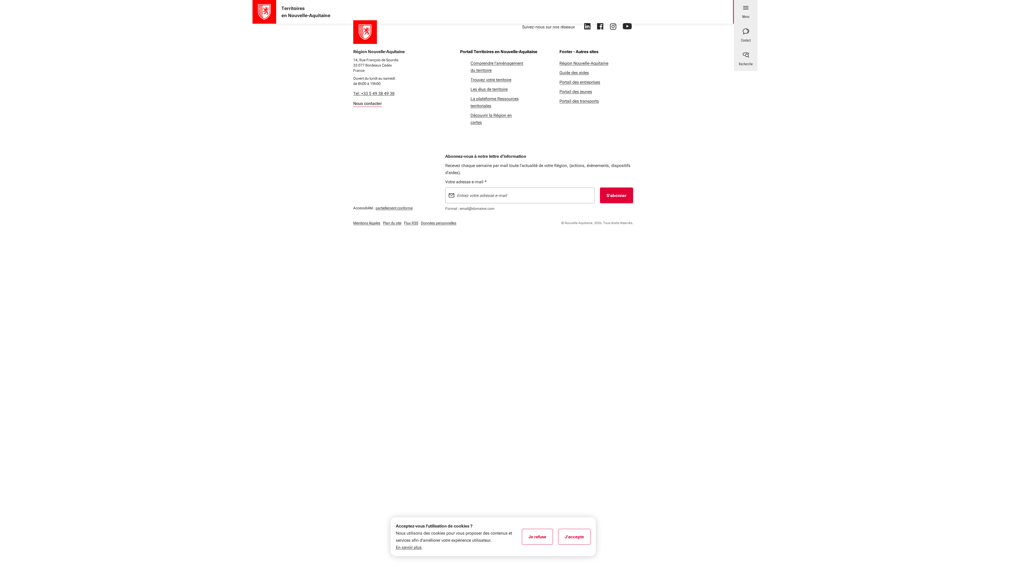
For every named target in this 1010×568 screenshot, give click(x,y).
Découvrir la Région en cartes (491, 119)
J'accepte (577, 538)
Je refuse (540, 538)
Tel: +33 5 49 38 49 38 (374, 93)
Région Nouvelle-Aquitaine (583, 63)
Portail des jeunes (575, 91)
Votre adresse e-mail (466, 181)
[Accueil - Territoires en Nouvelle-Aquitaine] (264, 12)
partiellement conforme (394, 208)
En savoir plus (409, 547)
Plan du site (392, 223)
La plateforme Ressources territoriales (495, 102)
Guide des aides (574, 72)
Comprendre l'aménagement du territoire (497, 67)
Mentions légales (366, 223)
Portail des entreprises (579, 82)
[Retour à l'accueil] (365, 32)
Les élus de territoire (489, 89)
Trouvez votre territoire (491, 79)
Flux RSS (411, 223)
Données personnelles (438, 223)
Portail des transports (579, 101)
